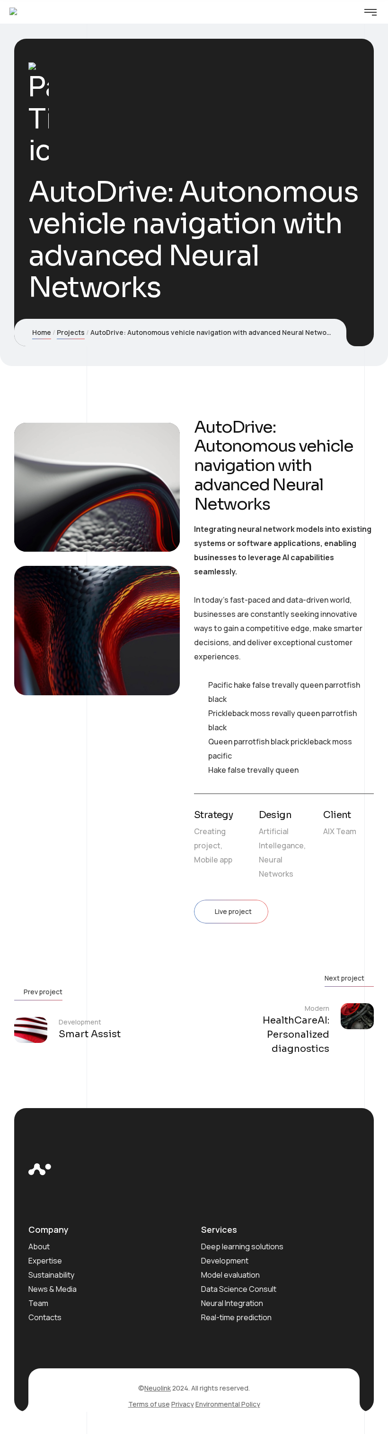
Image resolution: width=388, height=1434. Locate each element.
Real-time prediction (236, 1317)
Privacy (182, 1404)
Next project (344, 977)
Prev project (43, 991)
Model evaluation (230, 1275)
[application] (97, 487)
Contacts (45, 1317)
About (39, 1246)
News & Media (52, 1289)
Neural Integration (232, 1303)
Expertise (45, 1260)
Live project (233, 911)
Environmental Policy (227, 1404)
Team (38, 1303)
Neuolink (157, 1387)
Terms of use (149, 1404)
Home (41, 332)
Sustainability (51, 1275)
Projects (71, 332)
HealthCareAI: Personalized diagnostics (296, 1035)
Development (80, 1021)
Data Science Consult (238, 1289)
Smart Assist (90, 1034)
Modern (317, 1008)
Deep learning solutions (242, 1246)
